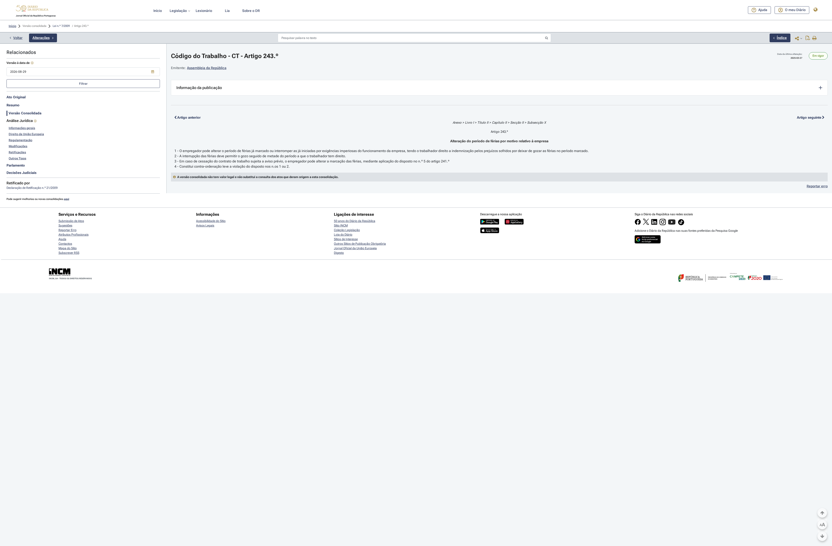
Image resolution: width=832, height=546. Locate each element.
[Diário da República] (32, 9)
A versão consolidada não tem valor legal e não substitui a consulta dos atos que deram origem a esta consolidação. (257, 177)
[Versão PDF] (808, 38)
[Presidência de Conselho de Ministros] (702, 284)
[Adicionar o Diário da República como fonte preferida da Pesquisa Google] (648, 242)
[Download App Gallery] (514, 223)
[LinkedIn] (654, 224)
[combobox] (83, 71)
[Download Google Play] (489, 223)
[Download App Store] (489, 232)
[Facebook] (638, 224)
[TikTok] (681, 224)
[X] (646, 223)
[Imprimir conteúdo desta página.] (814, 38)
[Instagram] (662, 224)
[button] (32, 9)
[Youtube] (672, 224)
